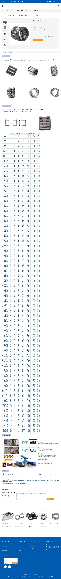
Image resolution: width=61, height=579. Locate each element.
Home (5, 5)
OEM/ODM (33, 546)
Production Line (34, 544)
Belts (2, 548)
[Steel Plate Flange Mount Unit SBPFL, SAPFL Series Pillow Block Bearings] (44, 516)
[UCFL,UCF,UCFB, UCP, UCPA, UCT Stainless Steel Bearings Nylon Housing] (8, 516)
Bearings (3, 544)
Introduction (21, 544)
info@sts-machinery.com (18, 1)
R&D (32, 548)
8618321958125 (11, 492)
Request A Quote (37, 5)
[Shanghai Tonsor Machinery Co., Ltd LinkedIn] (50, 1)
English (55, 1)
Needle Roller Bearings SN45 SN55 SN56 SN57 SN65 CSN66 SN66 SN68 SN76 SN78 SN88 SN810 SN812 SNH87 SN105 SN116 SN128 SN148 (18, 526)
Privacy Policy (34, 574)
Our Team (20, 550)
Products (8, 5)
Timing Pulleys (4, 546)
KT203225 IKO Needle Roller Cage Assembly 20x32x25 (27, 10)
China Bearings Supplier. (12, 576)
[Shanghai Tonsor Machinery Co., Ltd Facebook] (47, 1)
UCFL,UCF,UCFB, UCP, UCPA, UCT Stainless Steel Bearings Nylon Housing (6, 525)
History (20, 546)
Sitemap (26, 574)
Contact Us (31, 5)
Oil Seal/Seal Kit (4, 550)
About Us (13, 5)
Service (20, 548)
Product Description (7, 52)
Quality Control (25, 5)
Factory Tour (18, 5)
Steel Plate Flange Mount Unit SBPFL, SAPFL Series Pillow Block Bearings (42, 525)
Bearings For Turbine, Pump (54, 524)
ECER (52, 576)
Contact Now (38, 40)
